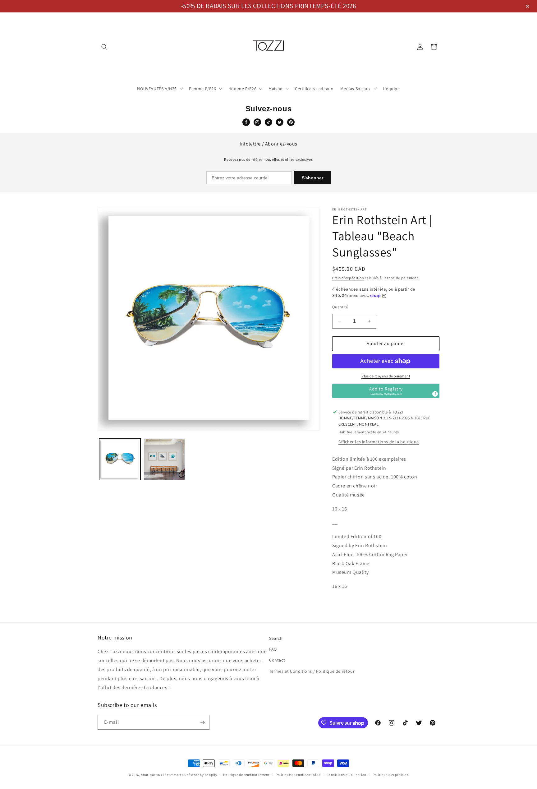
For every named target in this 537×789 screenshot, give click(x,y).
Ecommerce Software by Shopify (191, 775)
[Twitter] (279, 122)
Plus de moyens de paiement (385, 376)
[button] (528, 7)
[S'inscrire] (202, 722)
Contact (277, 660)
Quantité (340, 307)
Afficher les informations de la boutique (378, 442)
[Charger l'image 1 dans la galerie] (119, 459)
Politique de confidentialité (298, 775)
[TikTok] (268, 122)
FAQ (273, 649)
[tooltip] (435, 394)
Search (276, 638)
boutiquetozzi (152, 775)
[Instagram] (257, 122)
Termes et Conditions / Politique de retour (312, 671)
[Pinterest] (291, 122)
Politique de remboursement (246, 775)
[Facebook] (246, 122)
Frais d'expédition (348, 277)
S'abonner (312, 177)
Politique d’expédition (391, 775)
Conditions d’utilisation (346, 775)
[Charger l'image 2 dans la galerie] (164, 459)
